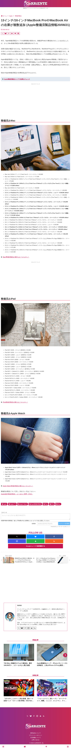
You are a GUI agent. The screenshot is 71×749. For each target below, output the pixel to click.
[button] (18, 33)
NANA (19, 605)
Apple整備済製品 (36, 504)
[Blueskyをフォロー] (35, 536)
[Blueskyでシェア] (5, 33)
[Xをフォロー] (17, 536)
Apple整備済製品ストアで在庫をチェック (17, 79)
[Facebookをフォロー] (54, 536)
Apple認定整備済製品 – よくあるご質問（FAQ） (17, 494)
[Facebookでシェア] (8, 33)
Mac (59, 504)
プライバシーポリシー (35, 735)
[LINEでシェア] (15, 33)
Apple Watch (23, 504)
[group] (19, 655)
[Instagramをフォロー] (17, 541)
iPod (52, 504)
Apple (5, 504)
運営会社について (35, 733)
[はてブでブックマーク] (12, 33)
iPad (46, 504)
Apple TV (13, 504)
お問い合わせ (35, 740)
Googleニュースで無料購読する (35, 546)
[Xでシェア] (2, 33)
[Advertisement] (35, 98)
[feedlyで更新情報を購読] (35, 541)
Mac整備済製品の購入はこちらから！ (16, 257)
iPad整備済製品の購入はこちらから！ (15, 402)
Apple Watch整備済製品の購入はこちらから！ (18, 486)
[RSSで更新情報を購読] (54, 541)
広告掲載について (35, 737)
